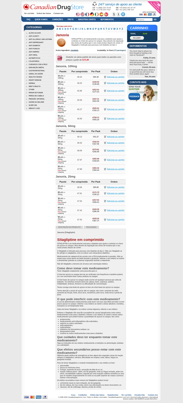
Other (31, 89)
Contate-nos (58, 13)
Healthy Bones (35, 77)
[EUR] (123, 14)
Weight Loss (34, 108)
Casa (73, 395)
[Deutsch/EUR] (92, 14)
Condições (57, 19)
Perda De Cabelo (36, 96)
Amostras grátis (87, 19)
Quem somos (41, 19)
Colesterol (34, 61)
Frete (71, 19)
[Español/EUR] (101, 14)
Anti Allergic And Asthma (40, 39)
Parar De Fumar (36, 92)
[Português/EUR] (106, 14)
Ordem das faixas (44, 13)
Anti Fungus (34, 49)
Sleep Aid (33, 105)
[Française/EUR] (87, 14)
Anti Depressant (36, 42)
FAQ (28, 19)
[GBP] (119, 14)
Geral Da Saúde (36, 74)
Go (155, 19)
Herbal (32, 83)
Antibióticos (34, 58)
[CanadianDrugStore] (53, 7)
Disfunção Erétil (36, 67)
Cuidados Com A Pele (38, 64)
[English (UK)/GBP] (82, 14)
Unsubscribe (139, 395)
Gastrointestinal (37, 70)
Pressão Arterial (37, 99)
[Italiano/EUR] (97, 14)
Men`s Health (34, 86)
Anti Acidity (34, 36)
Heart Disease (35, 80)
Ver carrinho (29, 13)
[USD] (114, 14)
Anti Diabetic (34, 45)
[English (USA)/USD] (78, 14)
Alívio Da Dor (35, 33)
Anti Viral (33, 55)
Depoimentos (107, 19)
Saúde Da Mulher (36, 102)
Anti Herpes (34, 52)
